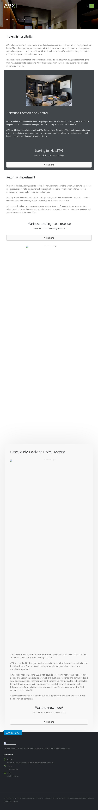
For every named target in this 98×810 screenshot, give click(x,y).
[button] (49, 165)
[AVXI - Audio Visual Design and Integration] (10, 6)
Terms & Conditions (11, 801)
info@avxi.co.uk (13, 776)
